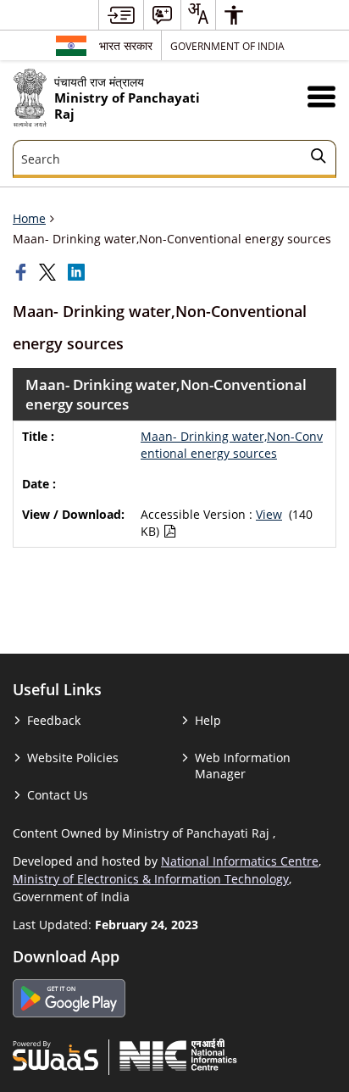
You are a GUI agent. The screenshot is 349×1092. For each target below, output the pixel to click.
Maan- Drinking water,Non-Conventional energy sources (232, 444)
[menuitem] (121, 15)
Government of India (227, 46)
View (269, 514)
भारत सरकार (125, 45)
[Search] (318, 158)
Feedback (53, 720)
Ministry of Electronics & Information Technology (151, 879)
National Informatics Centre (240, 861)
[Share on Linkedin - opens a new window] (78, 272)
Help (208, 720)
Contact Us (57, 795)
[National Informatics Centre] (178, 1055)
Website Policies (73, 757)
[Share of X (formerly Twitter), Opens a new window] (49, 272)
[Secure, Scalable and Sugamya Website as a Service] (55, 1055)
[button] (321, 96)
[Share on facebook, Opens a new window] (23, 272)
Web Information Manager (243, 765)
